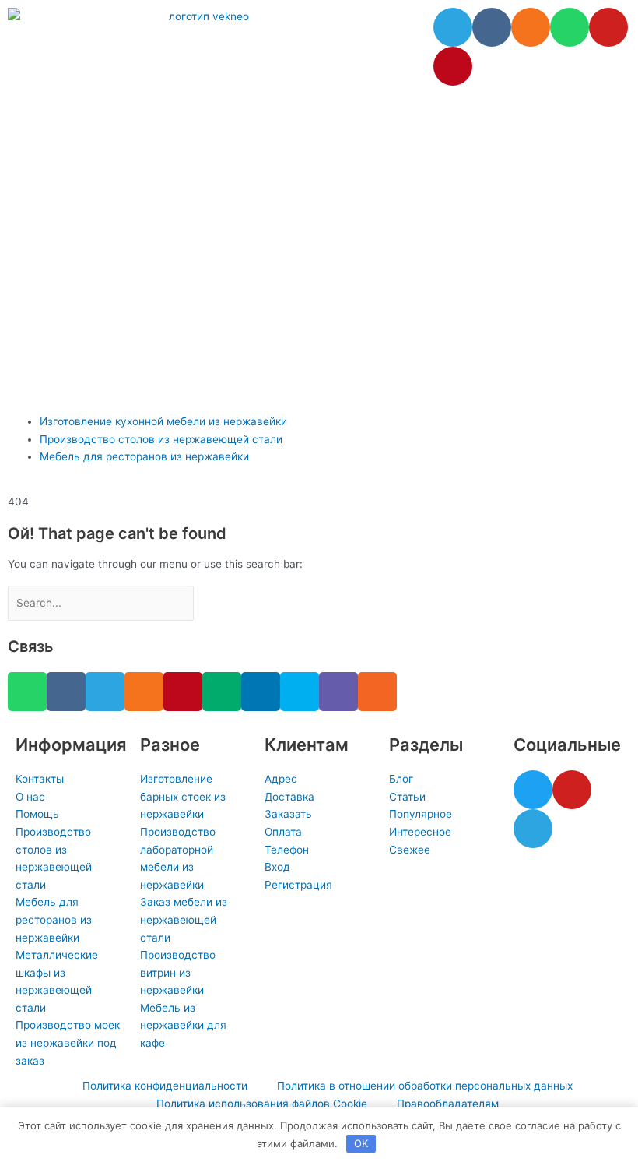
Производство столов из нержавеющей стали (161, 439)
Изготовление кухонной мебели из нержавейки (163, 421)
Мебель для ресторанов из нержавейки (144, 456)
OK (361, 1143)
